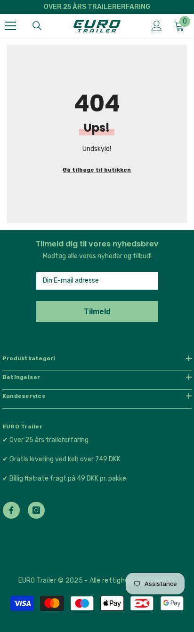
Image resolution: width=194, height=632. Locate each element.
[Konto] (157, 26)
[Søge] (37, 26)
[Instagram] (36, 510)
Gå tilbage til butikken (97, 169)
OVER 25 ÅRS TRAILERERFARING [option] (97, 7)
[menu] (10, 26)
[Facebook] (11, 510)
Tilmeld (97, 311)
